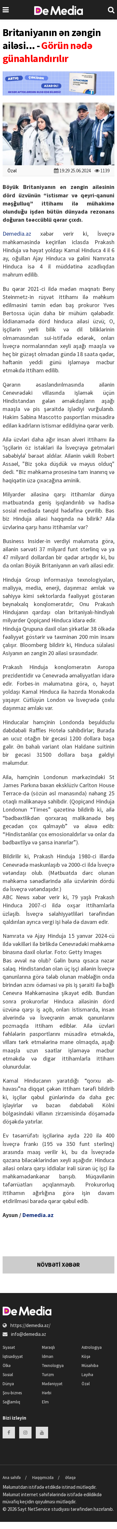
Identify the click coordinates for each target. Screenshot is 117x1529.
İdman (47, 1356)
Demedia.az (17, 233)
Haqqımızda (43, 1477)
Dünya (8, 1383)
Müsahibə (90, 1365)
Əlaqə (70, 1477)
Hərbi (46, 1393)
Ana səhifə (12, 1477)
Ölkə (7, 1365)
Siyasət (9, 1347)
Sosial (8, 1374)
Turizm (48, 1374)
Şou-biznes (12, 1393)
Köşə (86, 1356)
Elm (45, 1402)
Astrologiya (92, 1347)
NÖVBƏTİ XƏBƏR (58, 1264)
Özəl (12, 171)
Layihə (87, 1374)
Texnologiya (53, 1365)
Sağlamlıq (11, 1402)
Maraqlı (48, 1347)
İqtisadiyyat (13, 1356)
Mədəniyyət (52, 1383)
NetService (39, 1509)
